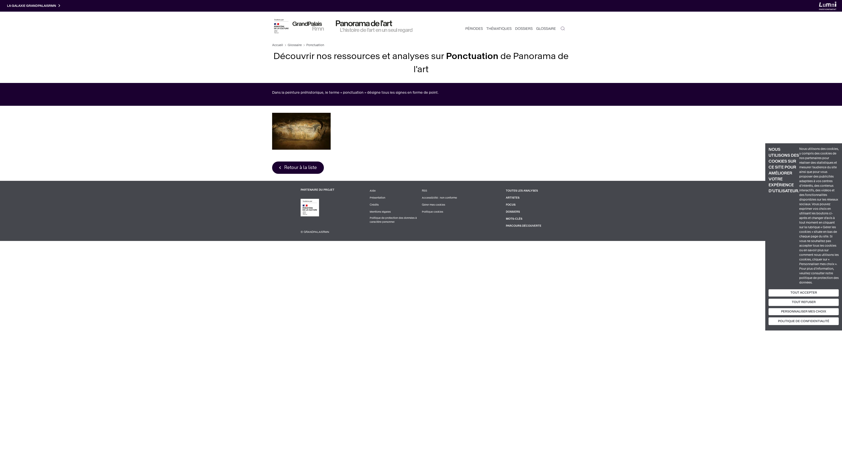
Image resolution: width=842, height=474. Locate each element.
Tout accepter (803, 292)
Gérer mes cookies (433, 204)
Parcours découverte (523, 225)
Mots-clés (514, 218)
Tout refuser (804, 302)
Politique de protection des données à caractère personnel (393, 220)
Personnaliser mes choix (803, 311)
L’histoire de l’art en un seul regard (376, 30)
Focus (511, 204)
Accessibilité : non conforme (439, 197)
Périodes (474, 29)
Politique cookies (432, 211)
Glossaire (546, 29)
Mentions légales (380, 211)
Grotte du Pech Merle (301, 131)
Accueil (277, 45)
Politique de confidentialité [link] (803, 321)
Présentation (377, 197)
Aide (373, 190)
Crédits (374, 204)
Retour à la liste (300, 167)
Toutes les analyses (522, 190)
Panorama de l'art (364, 23)
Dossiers (524, 29)
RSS (424, 190)
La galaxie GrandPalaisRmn (31, 5)
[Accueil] (308, 26)
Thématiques (499, 29)
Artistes (512, 197)
